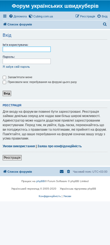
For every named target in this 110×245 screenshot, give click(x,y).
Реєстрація (12, 158)
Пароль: (9, 56)
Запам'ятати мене (19, 77)
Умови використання (19, 146)
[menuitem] (18, 16)
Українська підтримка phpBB (78, 188)
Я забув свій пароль (16, 66)
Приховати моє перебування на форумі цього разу (42, 82)
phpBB (40, 181)
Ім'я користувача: (15, 44)
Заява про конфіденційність (59, 146)
